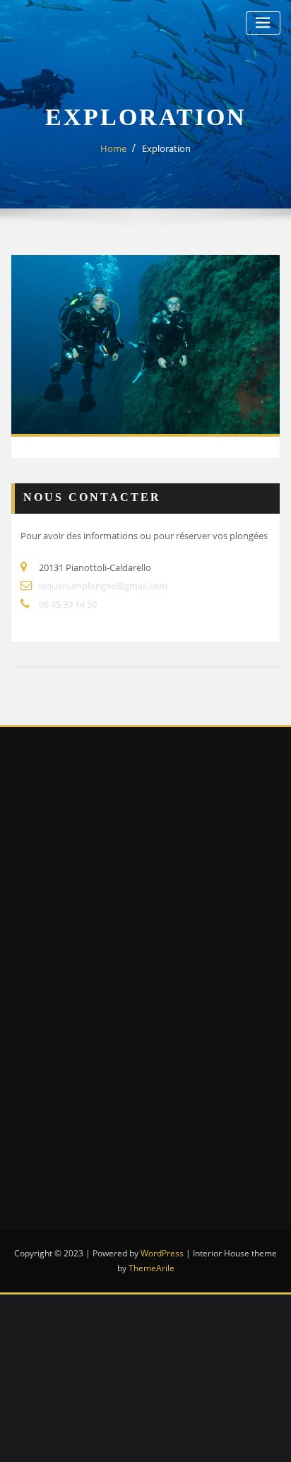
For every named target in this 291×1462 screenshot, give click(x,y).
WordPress (162, 1253)
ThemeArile (151, 1268)
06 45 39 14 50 (68, 604)
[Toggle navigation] (263, 23)
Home (113, 148)
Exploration (166, 148)
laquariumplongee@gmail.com (103, 585)
